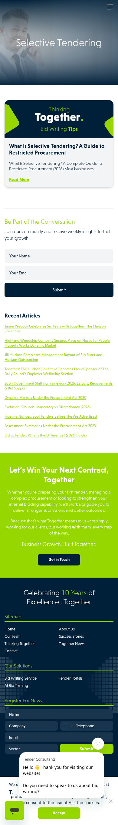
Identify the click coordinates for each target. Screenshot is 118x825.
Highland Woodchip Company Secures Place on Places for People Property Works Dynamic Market (57, 343)
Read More (19, 179)
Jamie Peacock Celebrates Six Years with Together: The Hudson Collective (55, 328)
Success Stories (71, 636)
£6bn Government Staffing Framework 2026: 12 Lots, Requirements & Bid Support (59, 385)
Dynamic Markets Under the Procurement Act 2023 (45, 398)
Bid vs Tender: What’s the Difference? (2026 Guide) (46, 435)
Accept (59, 813)
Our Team (13, 636)
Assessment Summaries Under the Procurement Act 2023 (50, 426)
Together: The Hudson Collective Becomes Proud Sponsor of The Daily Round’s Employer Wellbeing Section (57, 371)
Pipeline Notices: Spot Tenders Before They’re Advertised (51, 416)
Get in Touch (59, 559)
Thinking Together (20, 643)
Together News (71, 643)
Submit (59, 289)
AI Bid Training (16, 685)
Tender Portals (71, 678)
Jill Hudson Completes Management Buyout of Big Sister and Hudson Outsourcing (53, 357)
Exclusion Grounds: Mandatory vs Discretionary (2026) (47, 407)
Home (10, 629)
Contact (11, 651)
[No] (110, 801)
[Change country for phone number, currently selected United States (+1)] (67, 726)
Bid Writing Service (21, 678)
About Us (67, 629)
